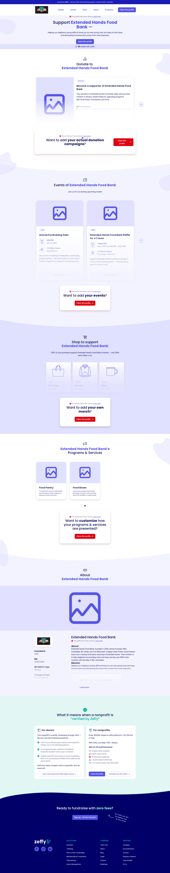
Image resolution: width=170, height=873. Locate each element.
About (95, 10)
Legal (102, 856)
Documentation (128, 849)
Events (73, 10)
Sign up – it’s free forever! (85, 817)
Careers (103, 860)
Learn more (97, 16)
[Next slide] (141, 104)
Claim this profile (127, 10)
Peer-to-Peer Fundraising (75, 853)
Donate (61, 10)
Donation (69, 845)
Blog (102, 853)
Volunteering (71, 860)
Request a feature (129, 856)
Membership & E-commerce (76, 856)
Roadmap (103, 864)
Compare (126, 845)
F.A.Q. (125, 864)
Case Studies (127, 860)
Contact (126, 853)
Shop (85, 10)
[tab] (85, 506)
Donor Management (73, 864)
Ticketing (69, 849)
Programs (109, 10)
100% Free (104, 845)
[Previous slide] (29, 104)
